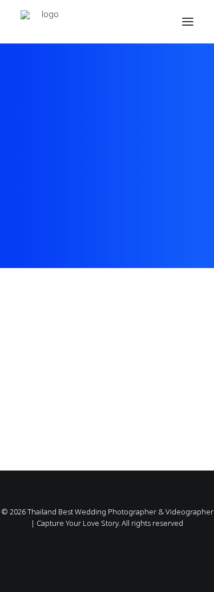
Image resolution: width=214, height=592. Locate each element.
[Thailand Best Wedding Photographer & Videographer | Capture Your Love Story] (46, 21)
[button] (187, 21)
